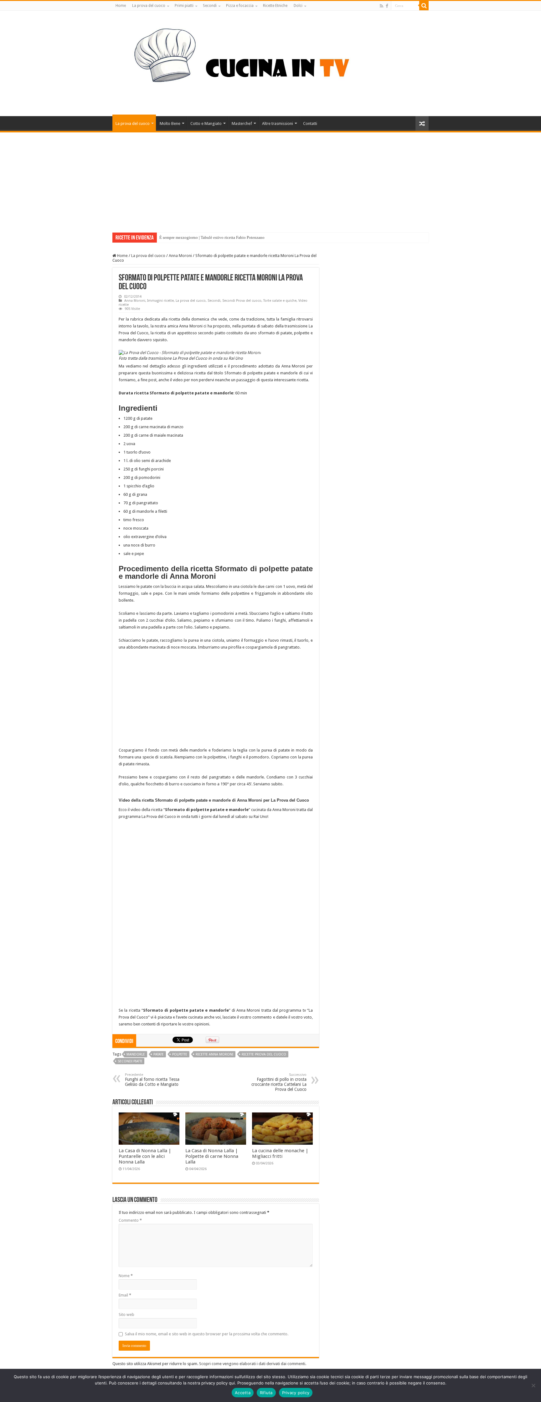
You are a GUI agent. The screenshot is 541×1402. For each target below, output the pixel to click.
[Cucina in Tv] (270, 62)
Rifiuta (266, 1392)
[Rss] (381, 6)
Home (121, 5)
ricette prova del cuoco (264, 1054)
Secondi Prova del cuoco (241, 301)
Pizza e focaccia (240, 5)
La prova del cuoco (148, 5)
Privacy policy (296, 1392)
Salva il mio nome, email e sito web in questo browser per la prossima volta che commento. (206, 1334)
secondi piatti (130, 1061)
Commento (130, 1220)
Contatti (310, 123)
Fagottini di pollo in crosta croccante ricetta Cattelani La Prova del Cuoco (279, 1082)
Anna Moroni (180, 255)
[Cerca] (424, 5)
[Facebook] (387, 6)
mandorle (135, 1054)
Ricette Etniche (275, 5)
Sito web (126, 1314)
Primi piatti (184, 5)
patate (158, 1054)
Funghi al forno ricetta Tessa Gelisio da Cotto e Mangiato (152, 1080)
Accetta (242, 1392)
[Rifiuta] (533, 1385)
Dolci (298, 5)
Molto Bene (170, 123)
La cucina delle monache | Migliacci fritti (280, 1153)
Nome (126, 1275)
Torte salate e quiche (279, 301)
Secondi (210, 5)
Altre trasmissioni (277, 123)
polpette (179, 1054)
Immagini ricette (160, 301)
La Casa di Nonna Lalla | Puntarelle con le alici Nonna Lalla (145, 1156)
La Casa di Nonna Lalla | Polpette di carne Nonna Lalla (211, 1156)
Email (125, 1295)
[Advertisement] (270, 179)
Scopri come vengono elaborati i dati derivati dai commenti (252, 1363)
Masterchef (242, 123)
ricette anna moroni (214, 1054)
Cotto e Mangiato (206, 123)
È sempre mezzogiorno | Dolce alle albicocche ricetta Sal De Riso (214, 237)
